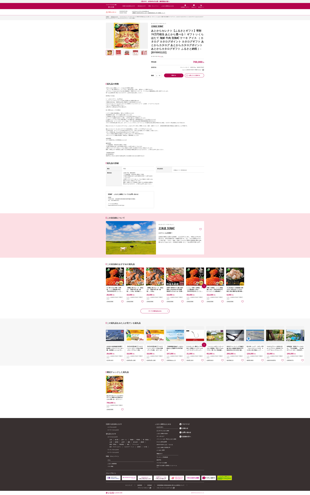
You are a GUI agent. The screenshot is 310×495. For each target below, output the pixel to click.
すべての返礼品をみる (155, 311)
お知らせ (185, 428)
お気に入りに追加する (194, 75)
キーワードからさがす (113, 430)
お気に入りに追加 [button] (122, 301)
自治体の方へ (186, 436)
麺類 (129, 442)
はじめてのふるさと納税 (163, 430)
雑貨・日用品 (113, 444)
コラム (109, 460)
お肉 (111, 439)
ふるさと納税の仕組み (162, 433)
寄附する (173, 75)
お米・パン (124, 439)
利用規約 (149, 485)
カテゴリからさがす (113, 437)
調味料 (142, 442)
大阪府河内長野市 (271, 360)
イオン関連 (110, 466)
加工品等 (135, 442)
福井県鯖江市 (230, 360)
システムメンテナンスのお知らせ (140, 11)
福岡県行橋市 (250, 360)
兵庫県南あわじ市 (171, 360)
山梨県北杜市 (210, 360)
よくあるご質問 (161, 450)
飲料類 (116, 442)
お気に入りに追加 (200, 229)
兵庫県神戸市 (290, 360)
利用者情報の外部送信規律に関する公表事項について (170, 485)
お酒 (111, 442)
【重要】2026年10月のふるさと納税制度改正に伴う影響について (148, 13)
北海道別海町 (110, 301)
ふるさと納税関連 (112, 463)
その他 (145, 446)
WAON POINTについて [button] (203, 70)
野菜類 (138, 439)
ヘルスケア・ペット (129, 446)
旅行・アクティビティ (115, 446)
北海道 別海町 (157, 26)
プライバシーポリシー (143, 487)
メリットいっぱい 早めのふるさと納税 (166, 439)
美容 (128, 444)
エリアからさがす (112, 427)
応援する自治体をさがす (129, 6)
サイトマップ (128, 485)
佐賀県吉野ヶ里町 (131, 360)
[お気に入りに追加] (200, 229)
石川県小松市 (110, 360)
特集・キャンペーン (153, 6)
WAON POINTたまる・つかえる (165, 444)
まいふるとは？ (161, 436)
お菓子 (123, 442)
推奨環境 (139, 485)
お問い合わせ (186, 432)
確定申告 (159, 460)
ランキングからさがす (113, 449)
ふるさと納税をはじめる (167, 6)
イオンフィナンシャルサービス (164, 487)
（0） (162, 56)
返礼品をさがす (142, 6)
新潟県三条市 (190, 360)
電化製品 (121, 444)
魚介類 (116, 439)
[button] (204, 286)
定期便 (139, 446)
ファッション (135, 444)
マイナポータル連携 (162, 462)
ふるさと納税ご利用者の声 (163, 447)
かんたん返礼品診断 (162, 441)
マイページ (186, 424)
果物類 (131, 439)
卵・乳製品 (146, 439)
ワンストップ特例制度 (162, 457)
